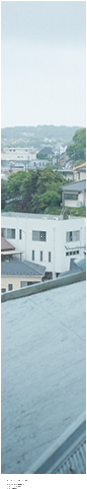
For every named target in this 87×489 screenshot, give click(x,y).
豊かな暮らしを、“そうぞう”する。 (18, 481)
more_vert (84, 3)
